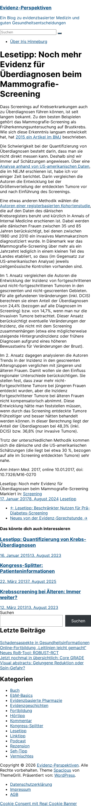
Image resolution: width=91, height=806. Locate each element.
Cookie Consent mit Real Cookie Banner (38, 803)
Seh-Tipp (18, 750)
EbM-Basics (21, 695)
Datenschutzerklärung (31, 784)
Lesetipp (68, 498)
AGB (14, 794)
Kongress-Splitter (26, 725)
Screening (32, 493)
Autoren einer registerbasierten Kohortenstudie (45, 205)
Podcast (18, 740)
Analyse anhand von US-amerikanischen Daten (44, 166)
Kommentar (21, 720)
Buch (14, 690)
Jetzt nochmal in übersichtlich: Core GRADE (42, 657)
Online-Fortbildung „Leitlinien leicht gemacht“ (43, 647)
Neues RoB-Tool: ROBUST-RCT (29, 652)
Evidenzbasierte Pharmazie (36, 700)
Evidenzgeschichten (29, 705)
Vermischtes (21, 755)
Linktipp (18, 735)
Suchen (7, 612)
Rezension (20, 745)
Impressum (20, 789)
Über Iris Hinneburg (28, 41)
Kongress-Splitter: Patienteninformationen (27, 568)
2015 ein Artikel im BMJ (38, 136)
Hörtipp (17, 715)
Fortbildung (21, 710)
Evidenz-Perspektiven (26, 8)
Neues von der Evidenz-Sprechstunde (48, 517)
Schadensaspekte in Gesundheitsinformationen (44, 642)
